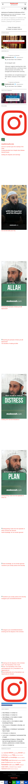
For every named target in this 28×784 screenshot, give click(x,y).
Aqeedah (6, 752)
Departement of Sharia (8, 739)
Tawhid (8, 768)
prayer (3, 762)
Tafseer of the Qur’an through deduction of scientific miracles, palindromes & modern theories (13, 741)
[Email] (22, 782)
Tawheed (4, 768)
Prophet (7, 762)
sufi (9, 766)
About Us (13, 733)
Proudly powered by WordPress (14, 775)
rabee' (14, 762)
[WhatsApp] (14, 782)
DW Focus (22, 773)
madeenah (19, 757)
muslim (23, 760)
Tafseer (15, 766)
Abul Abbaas (7, 15)
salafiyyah (21, 764)
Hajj (13, 755)
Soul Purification (18, 14)
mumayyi (19, 760)
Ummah (12, 768)
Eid (2, 755)
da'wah (20, 753)
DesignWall (14, 774)
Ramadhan (5, 764)
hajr (16, 755)
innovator (21, 755)
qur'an (11, 762)
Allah (2, 752)
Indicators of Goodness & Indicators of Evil (12, 12)
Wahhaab (16, 768)
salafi (17, 764)
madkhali (23, 757)
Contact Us (14, 712)
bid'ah (11, 753)
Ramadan (19, 762)
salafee (13, 764)
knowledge (14, 757)
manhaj (4, 760)
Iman (18, 755)
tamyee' (19, 766)
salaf (10, 764)
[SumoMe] (26, 782)
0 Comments (13, 15)
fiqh (8, 755)
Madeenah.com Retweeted (14, 55)
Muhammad (14, 760)
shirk (6, 767)
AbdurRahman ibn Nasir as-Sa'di (8, 14)
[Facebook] (6, 782)
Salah (3, 767)
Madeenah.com (9, 57)
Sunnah (12, 766)
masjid (9, 760)
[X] (10, 782)
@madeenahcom (20, 57)
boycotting (15, 752)
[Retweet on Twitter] (8, 55)
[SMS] (18, 782)
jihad (9, 757)
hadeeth (10, 755)
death (24, 752)
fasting (5, 755)
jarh (6, 757)
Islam (3, 757)
